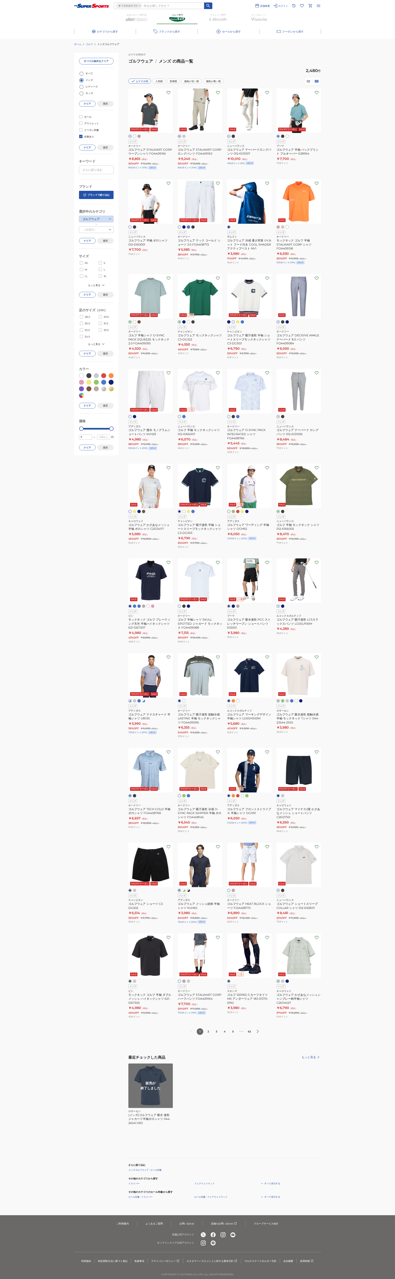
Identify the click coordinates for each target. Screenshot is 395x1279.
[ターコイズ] (139, 606)
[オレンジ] (278, 227)
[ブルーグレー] (188, 606)
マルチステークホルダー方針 (260, 1261)
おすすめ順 (142, 81)
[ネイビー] (184, 227)
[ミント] (282, 700)
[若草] (278, 981)
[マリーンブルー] (278, 136)
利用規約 (86, 1261)
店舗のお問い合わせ (222, 1223)
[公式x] (203, 1234)
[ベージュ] (143, 606)
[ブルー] (242, 322)
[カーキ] (143, 511)
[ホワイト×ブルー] (143, 700)
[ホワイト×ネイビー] (130, 700)
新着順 (173, 81)
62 (249, 1031)
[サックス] (291, 700)
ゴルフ (89, 44)
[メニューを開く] (318, 5)
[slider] (81, 428)
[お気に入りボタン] (168, 92)
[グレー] (130, 136)
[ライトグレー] (228, 136)
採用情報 (305, 1261)
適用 (105, 103)
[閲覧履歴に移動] (294, 5)
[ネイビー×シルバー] (179, 890)
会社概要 (288, 1261)
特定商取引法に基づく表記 (113, 1261)
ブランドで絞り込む (99, 194)
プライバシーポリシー (163, 1261)
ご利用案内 (122, 1223)
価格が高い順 (213, 81)
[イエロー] (237, 322)
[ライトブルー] (188, 227)
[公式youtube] (232, 1234)
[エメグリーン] (130, 322)
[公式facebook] (213, 1234)
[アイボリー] (179, 795)
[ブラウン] (139, 322)
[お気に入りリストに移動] (302, 5)
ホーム (77, 44)
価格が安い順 (191, 81)
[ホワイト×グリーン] (184, 890)
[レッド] (237, 511)
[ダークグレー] (184, 136)
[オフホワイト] (233, 322)
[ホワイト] (134, 136)
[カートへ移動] (310, 5)
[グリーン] (179, 322)
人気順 (159, 81)
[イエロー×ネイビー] (188, 890)
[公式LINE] (213, 1243)
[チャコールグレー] (134, 700)
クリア (87, 103)
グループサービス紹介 (266, 1223)
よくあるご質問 (154, 1223)
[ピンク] (152, 606)
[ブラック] (233, 136)
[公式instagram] (223, 1234)
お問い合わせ (186, 1223)
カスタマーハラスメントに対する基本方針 (210, 1261)
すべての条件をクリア (96, 61)
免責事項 (139, 1261)
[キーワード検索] (208, 5)
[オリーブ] (278, 511)
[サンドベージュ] (139, 136)
